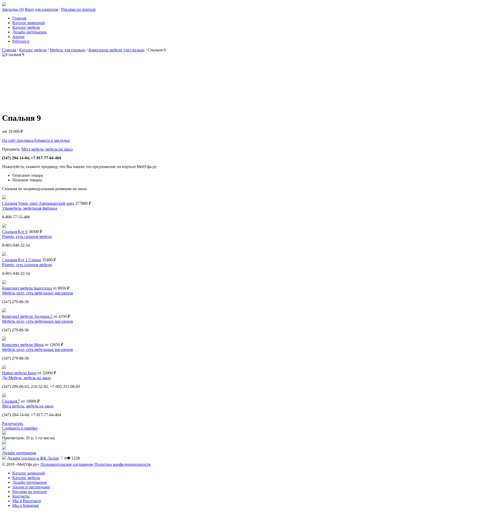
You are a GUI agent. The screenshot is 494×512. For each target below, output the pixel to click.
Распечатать (12, 423)
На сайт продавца (17, 140)
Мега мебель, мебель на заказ (47, 149)
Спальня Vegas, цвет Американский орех (38, 203)
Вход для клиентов (41, 9)
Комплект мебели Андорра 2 (27, 316)
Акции (18, 36)
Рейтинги (20, 41)
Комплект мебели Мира (23, 344)
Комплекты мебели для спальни (117, 50)
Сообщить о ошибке (20, 428)
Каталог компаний (28, 23)
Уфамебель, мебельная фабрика (29, 208)
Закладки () (13, 9)
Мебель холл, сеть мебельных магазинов (37, 293)
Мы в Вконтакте (26, 501)
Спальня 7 (11, 401)
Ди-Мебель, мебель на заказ (26, 378)
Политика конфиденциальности (122, 464)
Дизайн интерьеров (29, 32)
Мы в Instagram (25, 505)
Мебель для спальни (67, 50)
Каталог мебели (26, 27)
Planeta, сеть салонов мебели (27, 236)
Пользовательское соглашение (66, 464)
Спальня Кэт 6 (15, 231)
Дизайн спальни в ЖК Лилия (33, 458)
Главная (19, 18)
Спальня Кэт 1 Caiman (21, 260)
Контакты (21, 496)
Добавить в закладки (51, 140)
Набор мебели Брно (19, 373)
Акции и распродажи (31, 487)
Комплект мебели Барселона (27, 288)
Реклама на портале (78, 9)
